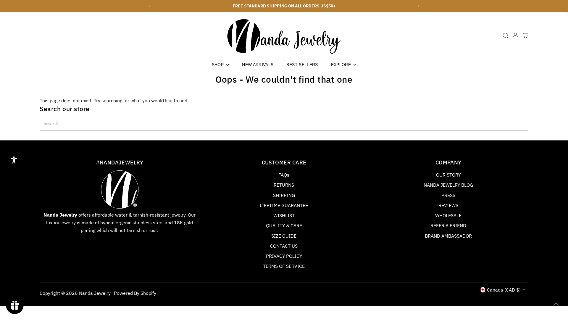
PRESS (448, 195)
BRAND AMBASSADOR (448, 236)
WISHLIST (284, 215)
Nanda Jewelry (94, 293)
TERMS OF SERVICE (284, 266)
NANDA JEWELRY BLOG (448, 185)
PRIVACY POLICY (284, 256)
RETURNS (284, 185)
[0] (525, 35)
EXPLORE (341, 64)
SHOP (218, 64)
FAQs (283, 175)
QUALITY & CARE (284, 225)
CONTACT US (284, 246)
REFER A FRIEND (448, 225)
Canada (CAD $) (504, 290)
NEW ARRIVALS (257, 64)
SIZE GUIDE (283, 236)
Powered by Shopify (135, 293)
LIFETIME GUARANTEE (284, 205)
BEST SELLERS (302, 64)
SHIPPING (284, 195)
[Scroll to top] (556, 304)
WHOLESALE (448, 215)
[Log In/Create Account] (515, 35)
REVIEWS (448, 205)
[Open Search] (505, 35)
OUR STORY (448, 175)
